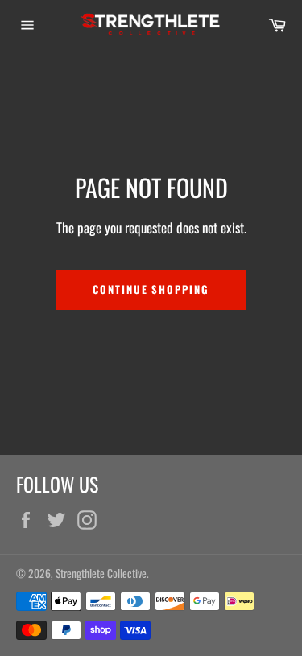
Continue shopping (151, 289)
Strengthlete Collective (101, 573)
